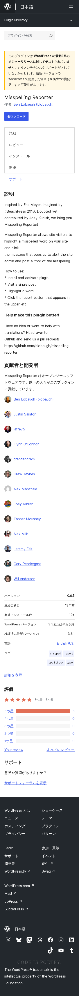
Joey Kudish (23, 504)
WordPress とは (17, 810)
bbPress (13, 901)
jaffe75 (19, 429)
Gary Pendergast (27, 564)
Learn (8, 848)
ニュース (11, 818)
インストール (19, 156)
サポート (16, 179)
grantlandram (24, 459)
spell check (55, 662)
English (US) (66, 643)
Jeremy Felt (23, 549)
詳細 (12, 133)
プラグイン (50, 826)
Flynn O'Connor (26, 444)
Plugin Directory (16, 20)
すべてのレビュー (61, 750)
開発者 (9, 863)
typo (70, 662)
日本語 (20, 929)
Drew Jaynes (24, 474)
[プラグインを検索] (51, 35)
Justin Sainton (25, 414)
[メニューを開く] (72, 6)
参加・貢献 (50, 848)
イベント (49, 856)
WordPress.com (19, 886)
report (69, 653)
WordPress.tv (17, 871)
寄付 (47, 863)
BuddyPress (16, 909)
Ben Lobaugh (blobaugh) (33, 104)
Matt (10, 893)
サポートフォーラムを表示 (25, 783)
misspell (55, 653)
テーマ (47, 818)
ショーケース (52, 810)
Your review (13, 750)
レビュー (16, 145)
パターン (49, 833)
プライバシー (14, 833)
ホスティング (14, 826)
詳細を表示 (13, 675)
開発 (12, 167)
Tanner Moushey (27, 519)
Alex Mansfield (25, 489)
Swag (48, 871)
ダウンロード (16, 116)
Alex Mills (21, 534)
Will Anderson (24, 579)
